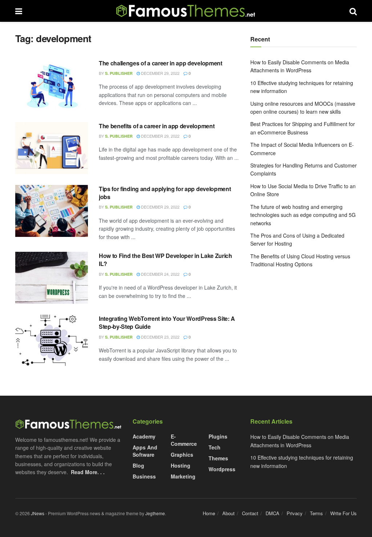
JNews (37, 513)
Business (144, 476)
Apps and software (145, 451)
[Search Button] (353, 11)
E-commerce (184, 440)
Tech (215, 447)
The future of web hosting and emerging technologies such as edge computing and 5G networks (303, 215)
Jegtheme (155, 513)
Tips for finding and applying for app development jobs (165, 193)
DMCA (272, 513)
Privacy (295, 513)
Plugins (218, 436)
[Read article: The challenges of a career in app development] (51, 85)
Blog (138, 465)
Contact (250, 513)
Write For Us (343, 513)
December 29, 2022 (159, 73)
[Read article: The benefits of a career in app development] (51, 148)
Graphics (182, 454)
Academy (144, 436)
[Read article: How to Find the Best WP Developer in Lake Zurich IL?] (51, 278)
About (228, 513)
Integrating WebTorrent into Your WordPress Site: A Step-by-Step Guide (167, 322)
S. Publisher (119, 73)
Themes (218, 458)
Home (209, 513)
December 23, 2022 (159, 337)
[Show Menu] (18, 11)
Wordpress (222, 469)
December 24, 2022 (159, 274)
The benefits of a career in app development (156, 126)
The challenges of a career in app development (160, 63)
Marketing (183, 476)
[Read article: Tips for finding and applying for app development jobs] (51, 211)
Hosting (180, 465)
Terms (316, 513)
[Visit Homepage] (186, 10)
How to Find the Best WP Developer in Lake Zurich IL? (165, 259)
